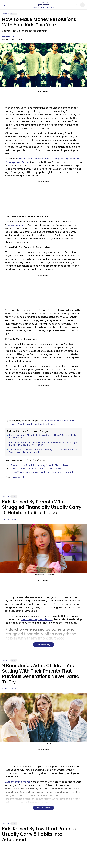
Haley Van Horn (9, 688)
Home (4, 14)
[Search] (75, 4)
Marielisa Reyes (9, 519)
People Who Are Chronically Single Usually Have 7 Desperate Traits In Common (44, 436)
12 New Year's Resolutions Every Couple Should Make (40, 465)
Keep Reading (43, 644)
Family (13, 14)
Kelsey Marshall (9, 36)
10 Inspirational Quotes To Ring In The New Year (36, 468)
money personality (17, 225)
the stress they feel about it (36, 619)
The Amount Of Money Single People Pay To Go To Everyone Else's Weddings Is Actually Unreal (44, 450)
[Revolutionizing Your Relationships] (43, 4)
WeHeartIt (18, 477)
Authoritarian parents (17, 781)
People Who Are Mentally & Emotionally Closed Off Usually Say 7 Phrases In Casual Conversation (43, 443)
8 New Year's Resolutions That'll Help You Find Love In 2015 (42, 472)
